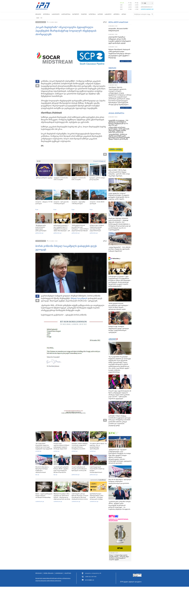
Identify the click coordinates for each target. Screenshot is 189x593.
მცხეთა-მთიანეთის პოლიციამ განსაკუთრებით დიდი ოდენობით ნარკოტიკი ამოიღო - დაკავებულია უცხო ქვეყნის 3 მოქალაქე (119, 53)
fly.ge (36, 209)
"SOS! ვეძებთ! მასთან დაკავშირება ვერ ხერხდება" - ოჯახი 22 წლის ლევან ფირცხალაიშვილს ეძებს (80, 229)
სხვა (37, 18)
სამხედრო (108, 14)
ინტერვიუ (112, 68)
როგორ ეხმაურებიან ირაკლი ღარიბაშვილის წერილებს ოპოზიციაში (79, 468)
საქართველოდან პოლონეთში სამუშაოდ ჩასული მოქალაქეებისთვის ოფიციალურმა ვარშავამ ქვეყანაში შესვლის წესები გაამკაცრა (98, 472)
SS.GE (39, 161)
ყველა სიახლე (125, 61)
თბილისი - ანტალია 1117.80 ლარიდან (43, 202)
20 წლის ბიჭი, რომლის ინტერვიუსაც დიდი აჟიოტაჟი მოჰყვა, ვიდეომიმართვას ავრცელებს (97, 229)
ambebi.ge (38, 451)
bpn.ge (122, 2)
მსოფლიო (75, 14)
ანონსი (123, 14)
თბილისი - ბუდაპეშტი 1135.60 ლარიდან (78, 202)
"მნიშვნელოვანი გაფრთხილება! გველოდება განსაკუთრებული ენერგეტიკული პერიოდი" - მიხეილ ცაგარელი (43, 230)
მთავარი (38, 14)
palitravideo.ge (39, 233)
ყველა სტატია (125, 107)
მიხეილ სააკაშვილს (79, 298)
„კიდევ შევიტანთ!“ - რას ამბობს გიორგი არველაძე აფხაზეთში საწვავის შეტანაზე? (119, 249)
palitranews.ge (75, 474)
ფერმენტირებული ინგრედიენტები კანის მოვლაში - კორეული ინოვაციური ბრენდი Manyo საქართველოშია (97, 497)
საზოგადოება (65, 14)
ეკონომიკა (92, 14)
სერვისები (59, 573)
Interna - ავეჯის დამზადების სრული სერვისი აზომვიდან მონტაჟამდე (43, 495)
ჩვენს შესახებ (48, 573)
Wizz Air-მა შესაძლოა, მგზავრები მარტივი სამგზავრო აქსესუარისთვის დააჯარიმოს (42, 470)
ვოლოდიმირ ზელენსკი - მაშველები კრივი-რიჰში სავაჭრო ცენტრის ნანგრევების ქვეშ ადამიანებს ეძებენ (119, 40)
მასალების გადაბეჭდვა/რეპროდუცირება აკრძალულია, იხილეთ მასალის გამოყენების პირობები (53, 579)
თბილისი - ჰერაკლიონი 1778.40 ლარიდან (61, 202)
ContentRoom (102, 480)
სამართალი (55, 14)
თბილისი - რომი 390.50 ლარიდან (97, 202)
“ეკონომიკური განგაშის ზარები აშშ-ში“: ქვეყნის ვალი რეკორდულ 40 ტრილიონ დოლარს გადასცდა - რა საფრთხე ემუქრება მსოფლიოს (61, 471)
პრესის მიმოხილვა (116, 113)
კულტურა (116, 14)
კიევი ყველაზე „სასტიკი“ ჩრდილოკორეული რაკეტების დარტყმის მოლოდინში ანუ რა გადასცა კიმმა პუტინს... (118, 196)
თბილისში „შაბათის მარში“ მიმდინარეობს (118, 29)
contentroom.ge (39, 501)
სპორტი (100, 14)
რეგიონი (84, 14)
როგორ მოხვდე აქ (99, 161)
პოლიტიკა (46, 14)
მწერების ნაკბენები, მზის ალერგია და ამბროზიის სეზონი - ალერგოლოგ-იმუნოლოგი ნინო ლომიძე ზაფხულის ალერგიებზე (62, 497)
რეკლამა (68, 573)
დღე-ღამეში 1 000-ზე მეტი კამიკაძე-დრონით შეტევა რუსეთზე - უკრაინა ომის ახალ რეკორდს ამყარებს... (119, 173)
